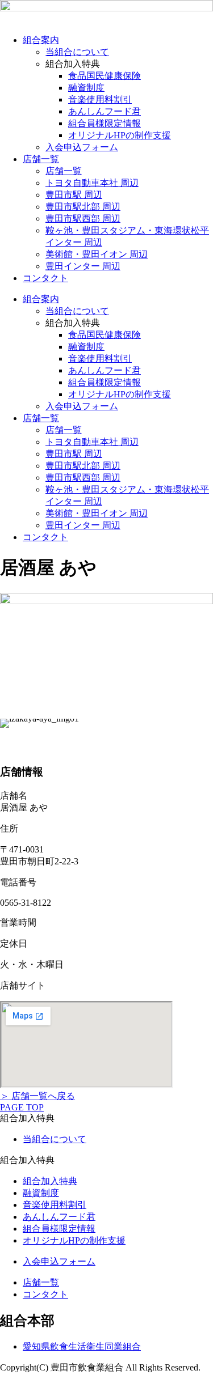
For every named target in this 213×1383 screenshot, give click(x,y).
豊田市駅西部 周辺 (82, 218)
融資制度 (86, 87)
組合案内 (41, 40)
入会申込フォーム (81, 147)
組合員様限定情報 (104, 123)
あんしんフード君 (104, 111)
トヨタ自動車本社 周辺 (92, 183)
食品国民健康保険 (104, 75)
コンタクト (45, 278)
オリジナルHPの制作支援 (119, 135)
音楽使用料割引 (100, 99)
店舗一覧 (41, 159)
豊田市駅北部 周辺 (82, 206)
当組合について (77, 52)
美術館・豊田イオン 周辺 (96, 254)
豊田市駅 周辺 (73, 195)
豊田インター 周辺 (82, 266)
